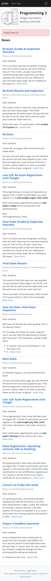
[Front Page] (10, 16)
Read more (22, 83)
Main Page (16, 3)
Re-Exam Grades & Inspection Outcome (21, 50)
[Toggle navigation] (45, 3)
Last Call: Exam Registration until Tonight (24, 401)
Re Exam (8, 134)
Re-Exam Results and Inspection (23, 90)
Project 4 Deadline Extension (21, 523)
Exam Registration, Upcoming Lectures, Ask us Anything (21, 447)
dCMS (5, 3)
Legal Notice (32, 570)
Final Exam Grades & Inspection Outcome (23, 223)
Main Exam (10, 358)
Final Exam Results (15, 263)
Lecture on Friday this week (20, 485)
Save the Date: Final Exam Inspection (19, 308)
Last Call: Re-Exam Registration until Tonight (22, 176)
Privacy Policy (19, 570)
